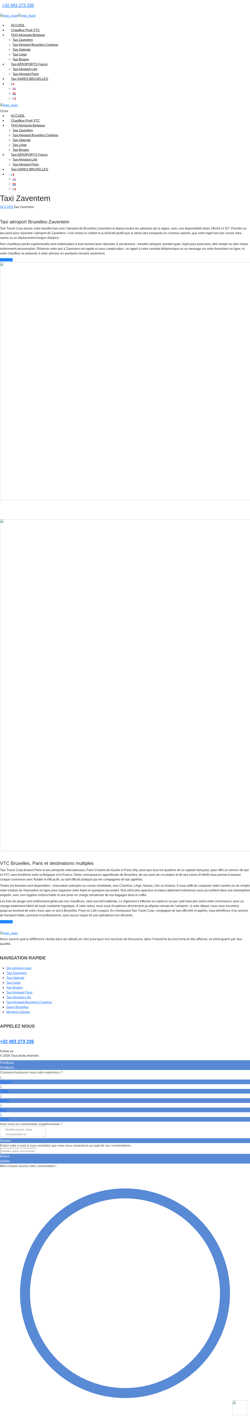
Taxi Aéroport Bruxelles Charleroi (29, 1002)
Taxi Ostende (15, 978)
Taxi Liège (13, 982)
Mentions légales (18, 1012)
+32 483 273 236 (18, 5)
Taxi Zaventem (16, 973)
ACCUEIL (7, 207)
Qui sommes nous (18, 968)
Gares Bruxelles (17, 1007)
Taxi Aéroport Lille (18, 997)
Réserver (6, 259)
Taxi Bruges (14, 987)
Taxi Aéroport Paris (19, 992)
